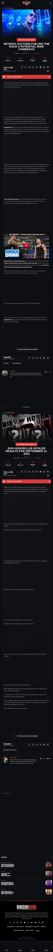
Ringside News (8, 127)
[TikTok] (39, 922)
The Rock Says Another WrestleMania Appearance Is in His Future (7, 874)
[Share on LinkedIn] (36, 357)
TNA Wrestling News (6, 862)
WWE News (3, 871)
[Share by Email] (47, 357)
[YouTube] (40, 67)
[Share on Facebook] (29, 357)
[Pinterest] (36, 67)
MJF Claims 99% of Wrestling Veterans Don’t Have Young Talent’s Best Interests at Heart (7, 892)
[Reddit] (47, 71)
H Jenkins (17, 53)
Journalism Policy (19, 930)
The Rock (6, 363)
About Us (36, 926)
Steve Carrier (17, 457)
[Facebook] (21, 67)
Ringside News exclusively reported (14, 261)
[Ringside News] (26, 3)
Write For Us (20, 926)
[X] (25, 67)
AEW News (3, 880)
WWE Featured (16, 363)
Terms (37, 930)
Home (3, 412)
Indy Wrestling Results (9, 412)
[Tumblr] (28, 922)
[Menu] (3, 3)
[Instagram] (44, 67)
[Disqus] (26, 817)
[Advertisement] (14, 187)
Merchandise (29, 926)
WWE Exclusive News (26, 40)
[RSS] (43, 922)
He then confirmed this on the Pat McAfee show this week (20, 263)
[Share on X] (33, 357)
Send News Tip (11, 926)
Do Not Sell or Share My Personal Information (26, 938)
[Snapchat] (47, 67)
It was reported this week (11, 199)
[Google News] (29, 67)
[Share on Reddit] (44, 357)
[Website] (45, 372)
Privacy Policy (30, 930)
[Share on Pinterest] (40, 357)
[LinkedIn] (33, 67)
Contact (43, 926)
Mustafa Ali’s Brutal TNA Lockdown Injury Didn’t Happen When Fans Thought (7, 865)
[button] (50, 3)
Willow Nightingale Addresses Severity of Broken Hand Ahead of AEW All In (8, 883)
